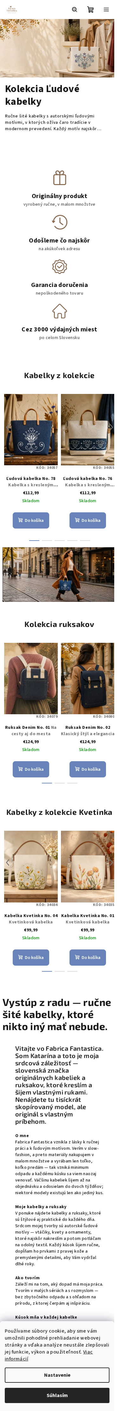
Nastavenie (57, 1375)
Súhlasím (57, 1395)
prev (8, 427)
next (111, 427)
